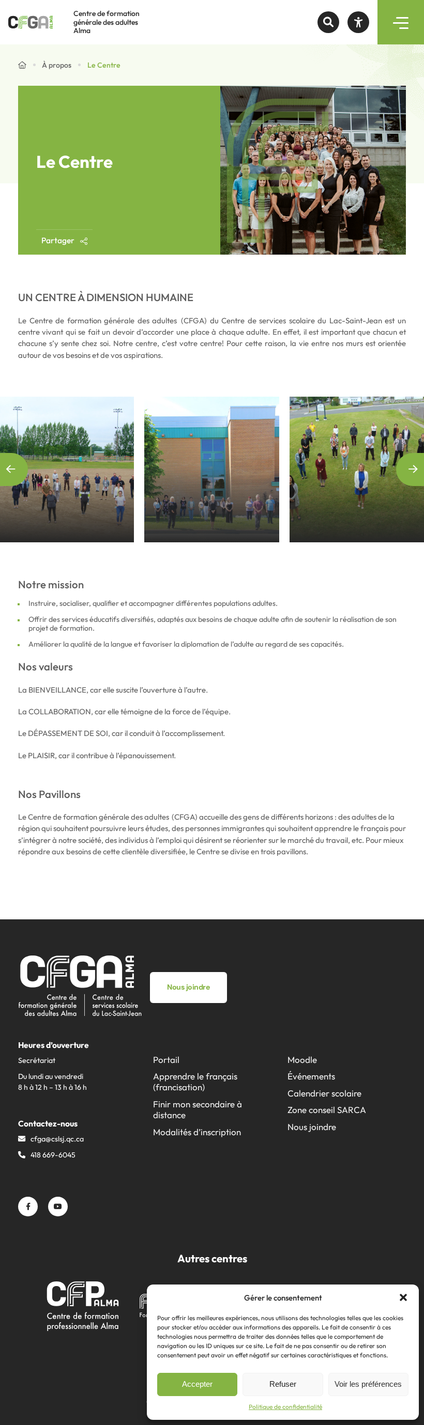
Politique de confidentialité (285, 1407)
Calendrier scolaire (324, 1093)
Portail (166, 1059)
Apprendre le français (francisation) (195, 1081)
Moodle (302, 1059)
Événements (311, 1076)
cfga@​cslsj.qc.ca (57, 1139)
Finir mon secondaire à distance (197, 1109)
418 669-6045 (53, 1155)
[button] (403, 1297)
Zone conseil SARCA (326, 1109)
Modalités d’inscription (197, 1131)
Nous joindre (311, 1126)
